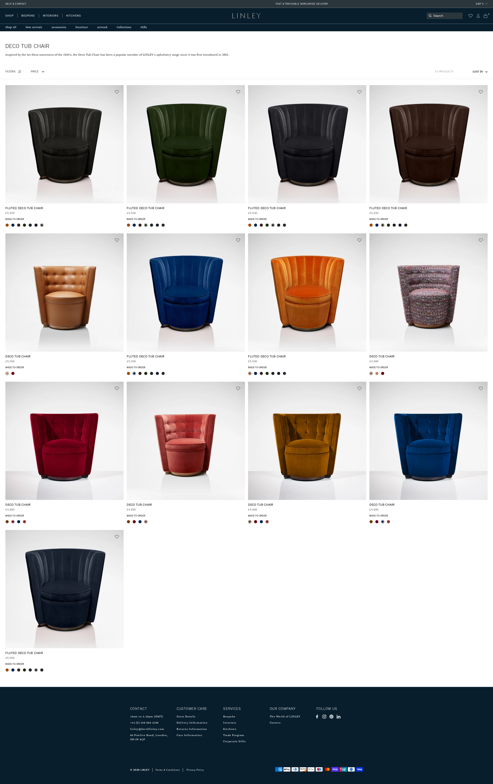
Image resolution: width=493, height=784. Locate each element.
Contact (91, 19)
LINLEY (145, 770)
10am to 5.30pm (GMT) (146, 716)
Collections (124, 27)
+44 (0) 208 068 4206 (144, 722)
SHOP (9, 15)
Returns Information (192, 729)
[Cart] (486, 16)
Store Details (186, 716)
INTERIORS (51, 15)
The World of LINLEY (285, 716)
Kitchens (229, 729)
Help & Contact (16, 4)
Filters (10, 71)
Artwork (102, 27)
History (51, 19)
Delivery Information (192, 722)
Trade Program (233, 735)
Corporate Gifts (234, 741)
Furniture (81, 27)
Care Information (189, 735)
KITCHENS (73, 15)
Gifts (144, 27)
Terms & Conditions (167, 770)
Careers (275, 722)
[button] (117, 92)
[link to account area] (478, 16)
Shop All (10, 27)
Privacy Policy (195, 770)
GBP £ (480, 4)
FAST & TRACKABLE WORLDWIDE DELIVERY (246, 4)
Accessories (58, 27)
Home (9, 19)
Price (35, 71)
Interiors (229, 722)
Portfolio (70, 19)
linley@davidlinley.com (147, 729)
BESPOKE (28, 15)
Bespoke (229, 716)
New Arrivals (34, 27)
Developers (30, 19)
